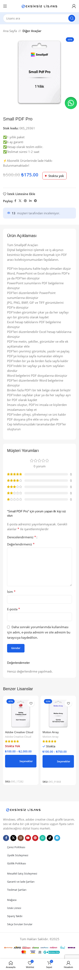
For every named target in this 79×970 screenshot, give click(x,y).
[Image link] (23, 809)
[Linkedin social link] (30, 201)
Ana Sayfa (10, 31)
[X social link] (20, 201)
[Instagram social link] (21, 838)
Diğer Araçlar (31, 31)
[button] (71, 103)
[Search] (71, 18)
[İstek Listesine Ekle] (30, 703)
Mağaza (11, 900)
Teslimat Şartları (16, 890)
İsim (11, 591)
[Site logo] (39, 6)
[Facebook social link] (15, 201)
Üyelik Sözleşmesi (17, 855)
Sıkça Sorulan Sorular (19, 924)
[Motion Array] (58, 713)
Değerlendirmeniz (21, 544)
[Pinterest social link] (25, 201)
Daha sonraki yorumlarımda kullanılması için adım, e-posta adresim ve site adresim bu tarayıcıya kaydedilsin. (38, 632)
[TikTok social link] (50, 838)
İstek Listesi (14, 908)
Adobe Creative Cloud (19, 732)
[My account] (74, 6)
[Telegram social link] (35, 201)
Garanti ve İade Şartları (20, 881)
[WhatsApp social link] (43, 838)
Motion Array (51, 732)
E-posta (13, 609)
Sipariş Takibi (14, 916)
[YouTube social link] (28, 838)
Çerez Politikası (16, 847)
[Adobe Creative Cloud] (20, 713)
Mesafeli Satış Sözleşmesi (22, 873)
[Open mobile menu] (5, 6)
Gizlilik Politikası (16, 863)
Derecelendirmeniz (21, 537)
